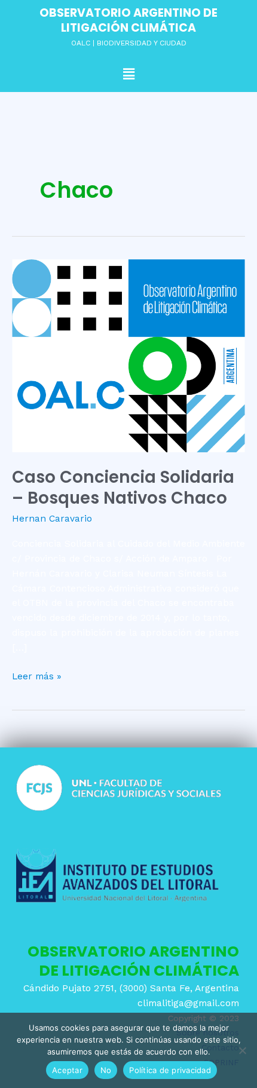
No (106, 1070)
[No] (242, 1050)
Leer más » (37, 675)
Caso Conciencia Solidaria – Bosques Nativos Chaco (123, 487)
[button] (128, 74)
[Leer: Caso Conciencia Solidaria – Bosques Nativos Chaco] (128, 355)
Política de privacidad (170, 1070)
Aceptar (67, 1070)
